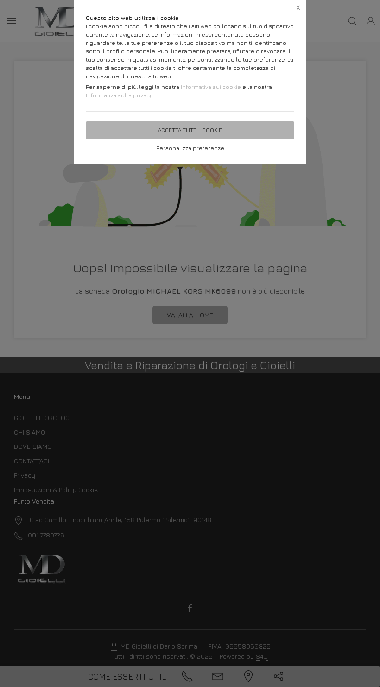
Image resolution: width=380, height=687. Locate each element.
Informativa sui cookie (211, 86)
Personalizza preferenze (190, 148)
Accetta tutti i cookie (190, 129)
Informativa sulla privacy (119, 95)
